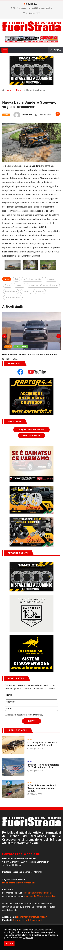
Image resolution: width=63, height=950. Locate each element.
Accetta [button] (9, 943)
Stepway (39, 291)
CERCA (57, 50)
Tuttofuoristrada (13, 297)
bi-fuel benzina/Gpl (32, 279)
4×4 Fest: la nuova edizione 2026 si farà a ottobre (43, 766)
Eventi (30, 762)
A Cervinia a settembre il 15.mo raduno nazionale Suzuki (41, 788)
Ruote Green (11, 291)
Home (8, 90)
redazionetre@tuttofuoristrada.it (18, 883)
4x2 (16, 279)
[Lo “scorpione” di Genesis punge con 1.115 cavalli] (13, 745)
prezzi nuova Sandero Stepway (43, 285)
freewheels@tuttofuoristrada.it (27, 920)
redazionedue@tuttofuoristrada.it (40, 896)
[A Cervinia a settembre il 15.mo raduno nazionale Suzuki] (13, 789)
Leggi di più (28, 937)
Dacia (7, 285)
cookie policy (48, 932)
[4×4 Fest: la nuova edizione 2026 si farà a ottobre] (13, 767)
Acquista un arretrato (31, 429)
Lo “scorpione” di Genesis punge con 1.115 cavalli (42, 744)
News (18, 90)
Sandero (26, 291)
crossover (51, 279)
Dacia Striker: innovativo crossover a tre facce (29, 354)
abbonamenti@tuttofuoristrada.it (31, 917)
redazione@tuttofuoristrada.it (38, 893)
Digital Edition (31, 435)
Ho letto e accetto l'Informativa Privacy (25, 715)
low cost (19, 285)
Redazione (27, 115)
